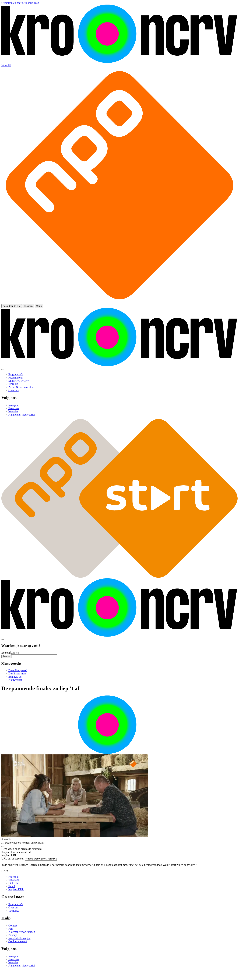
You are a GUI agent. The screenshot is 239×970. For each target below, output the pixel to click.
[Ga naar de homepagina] (119, 62)
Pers (10, 928)
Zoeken (5, 652)
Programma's (15, 904)
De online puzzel (17, 670)
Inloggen (28, 306)
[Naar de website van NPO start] (119, 302)
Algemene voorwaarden (21, 931)
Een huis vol (15, 676)
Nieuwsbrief (15, 679)
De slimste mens (17, 673)
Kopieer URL (16, 889)
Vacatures (13, 910)
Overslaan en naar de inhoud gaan (20, 2)
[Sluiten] (2, 846)
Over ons (13, 907)
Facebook (13, 876)
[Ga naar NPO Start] (119, 576)
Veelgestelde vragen (19, 938)
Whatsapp (13, 879)
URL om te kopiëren (12, 858)
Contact (12, 925)
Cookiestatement (17, 941)
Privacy (12, 935)
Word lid (6, 65)
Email (11, 886)
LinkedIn (13, 883)
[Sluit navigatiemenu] (2, 369)
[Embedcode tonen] (2, 843)
